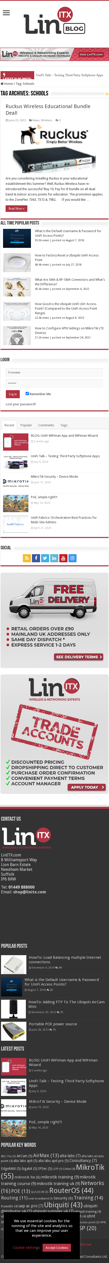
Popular (26, 425)
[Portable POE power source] (13, 1031)
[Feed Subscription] (107, 94)
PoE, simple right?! (44, 497)
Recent (9, 425)
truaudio (9, 1206)
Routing (14, 1197)
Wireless (46, 120)
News (36, 120)
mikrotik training (60, 1176)
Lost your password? (21, 404)
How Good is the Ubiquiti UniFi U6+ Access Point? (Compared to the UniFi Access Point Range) (66, 308)
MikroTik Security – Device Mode (54, 476)
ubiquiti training (88, 1211)
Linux (69, 1169)
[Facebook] (36, 558)
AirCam (24, 1156)
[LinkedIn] (54, 558)
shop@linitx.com (29, 892)
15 (61, 1012)
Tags (63, 425)
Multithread (83, 1244)
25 (51, 989)
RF (44, 1192)
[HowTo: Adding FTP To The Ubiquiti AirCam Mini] (13, 1009)
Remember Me (40, 394)
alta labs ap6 (25, 1161)
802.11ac (8, 1156)
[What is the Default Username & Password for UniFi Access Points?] (11, 986)
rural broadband (40, 1198)
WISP (84, 1228)
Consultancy (83, 1160)
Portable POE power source (53, 1024)
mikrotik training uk (58, 1183)
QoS (36, 1192)
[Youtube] (63, 558)
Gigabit (29, 1169)
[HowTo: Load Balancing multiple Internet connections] (13, 964)
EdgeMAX (11, 1169)
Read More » (16, 208)
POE (20, 1191)
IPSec (45, 1169)
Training (88, 1198)
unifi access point (86, 1222)
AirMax (46, 1155)
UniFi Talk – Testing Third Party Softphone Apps (69, 75)
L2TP (58, 1169)
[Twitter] (45, 558)
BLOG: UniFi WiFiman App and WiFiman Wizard (64, 435)
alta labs (70, 1156)
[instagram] (72, 558)
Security (63, 1198)
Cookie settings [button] (26, 1247)
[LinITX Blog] (54, 19)
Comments (46, 425)
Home (8, 84)
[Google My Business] (82, 558)
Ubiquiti (63, 1205)
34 (60, 967)
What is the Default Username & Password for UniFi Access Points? (62, 982)
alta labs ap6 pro (53, 1161)
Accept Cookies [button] (57, 1248)
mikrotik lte (27, 1177)
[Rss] (27, 558)
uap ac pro (30, 1206)
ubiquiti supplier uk (53, 1211)
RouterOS (71, 1190)
